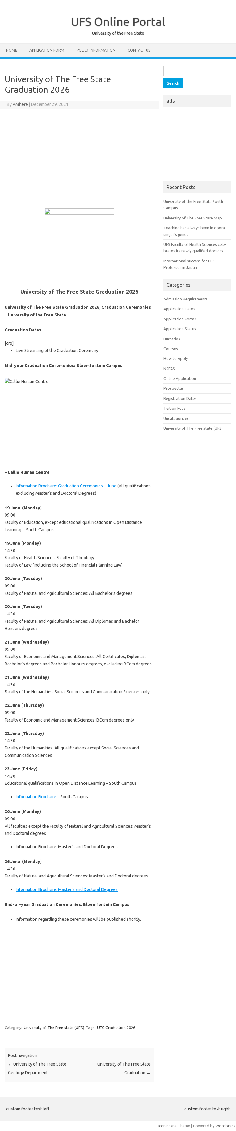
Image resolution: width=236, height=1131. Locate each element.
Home (11, 50)
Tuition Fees (174, 408)
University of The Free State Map (192, 218)
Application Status (179, 329)
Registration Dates (180, 398)
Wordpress (225, 1126)
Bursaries (171, 339)
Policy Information (96, 50)
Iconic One (167, 1126)
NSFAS (169, 368)
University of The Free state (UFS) (54, 1027)
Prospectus (173, 388)
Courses (170, 349)
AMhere (20, 104)
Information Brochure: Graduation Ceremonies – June (66, 485)
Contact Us (139, 50)
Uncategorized (176, 418)
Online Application (179, 378)
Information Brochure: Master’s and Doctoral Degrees (67, 889)
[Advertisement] (79, 158)
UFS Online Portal (118, 21)
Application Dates (179, 309)
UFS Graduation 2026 (116, 1027)
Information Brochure (36, 796)
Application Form (47, 50)
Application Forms (179, 319)
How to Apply (175, 358)
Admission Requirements (185, 299)
